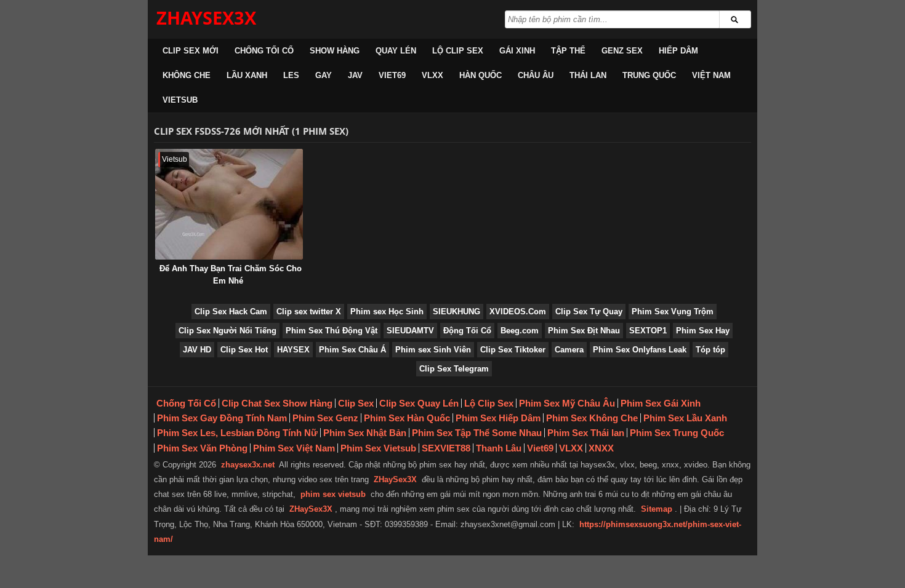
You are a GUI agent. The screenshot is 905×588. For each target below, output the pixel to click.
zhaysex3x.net (248, 464)
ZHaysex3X (206, 18)
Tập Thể (568, 50)
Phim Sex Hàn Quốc (407, 418)
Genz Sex (622, 50)
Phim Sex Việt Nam (294, 448)
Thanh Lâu (498, 448)
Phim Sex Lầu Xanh (685, 418)
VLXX (432, 75)
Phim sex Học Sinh (387, 311)
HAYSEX (293, 349)
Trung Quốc (649, 75)
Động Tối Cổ (467, 330)
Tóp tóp (710, 349)
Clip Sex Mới (191, 50)
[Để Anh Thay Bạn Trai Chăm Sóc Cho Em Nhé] (229, 204)
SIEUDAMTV (410, 330)
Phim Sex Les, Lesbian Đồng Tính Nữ (237, 432)
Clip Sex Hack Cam (231, 311)
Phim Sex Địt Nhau (584, 330)
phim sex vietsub (333, 494)
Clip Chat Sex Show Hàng (277, 403)
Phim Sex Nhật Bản (364, 432)
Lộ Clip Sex (457, 50)
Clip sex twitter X (308, 311)
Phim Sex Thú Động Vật (331, 330)
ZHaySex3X (395, 479)
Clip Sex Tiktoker (512, 349)
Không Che (187, 75)
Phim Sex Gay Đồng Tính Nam (222, 418)
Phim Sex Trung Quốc (677, 432)
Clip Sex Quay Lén (419, 403)
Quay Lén (396, 50)
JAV (355, 75)
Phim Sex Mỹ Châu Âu (567, 403)
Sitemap (656, 509)
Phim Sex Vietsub (378, 448)
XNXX (601, 448)
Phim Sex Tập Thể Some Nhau (477, 432)
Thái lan (587, 75)
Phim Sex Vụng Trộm (673, 311)
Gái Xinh (517, 50)
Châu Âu (535, 75)
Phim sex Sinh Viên (433, 349)
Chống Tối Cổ (264, 50)
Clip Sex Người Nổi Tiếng (227, 330)
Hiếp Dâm (678, 50)
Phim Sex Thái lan (585, 432)
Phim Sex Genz (325, 418)
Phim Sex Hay (703, 330)
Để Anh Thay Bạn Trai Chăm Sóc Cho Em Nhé (230, 274)
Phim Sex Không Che (592, 418)
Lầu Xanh (247, 75)
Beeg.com (520, 330)
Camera (569, 349)
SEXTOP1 (648, 330)
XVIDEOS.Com (517, 311)
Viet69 (392, 75)
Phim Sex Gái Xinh (661, 403)
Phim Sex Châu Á (352, 349)
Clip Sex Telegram (454, 368)
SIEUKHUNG (456, 311)
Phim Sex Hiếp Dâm (498, 418)
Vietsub (180, 100)
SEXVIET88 (446, 448)
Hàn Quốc (480, 75)
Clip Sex (356, 403)
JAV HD (197, 349)
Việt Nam (711, 75)
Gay (323, 75)
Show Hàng (335, 50)
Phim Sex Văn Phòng (202, 448)
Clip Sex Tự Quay (588, 311)
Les (291, 75)
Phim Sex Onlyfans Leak (639, 349)
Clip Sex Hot (244, 349)
